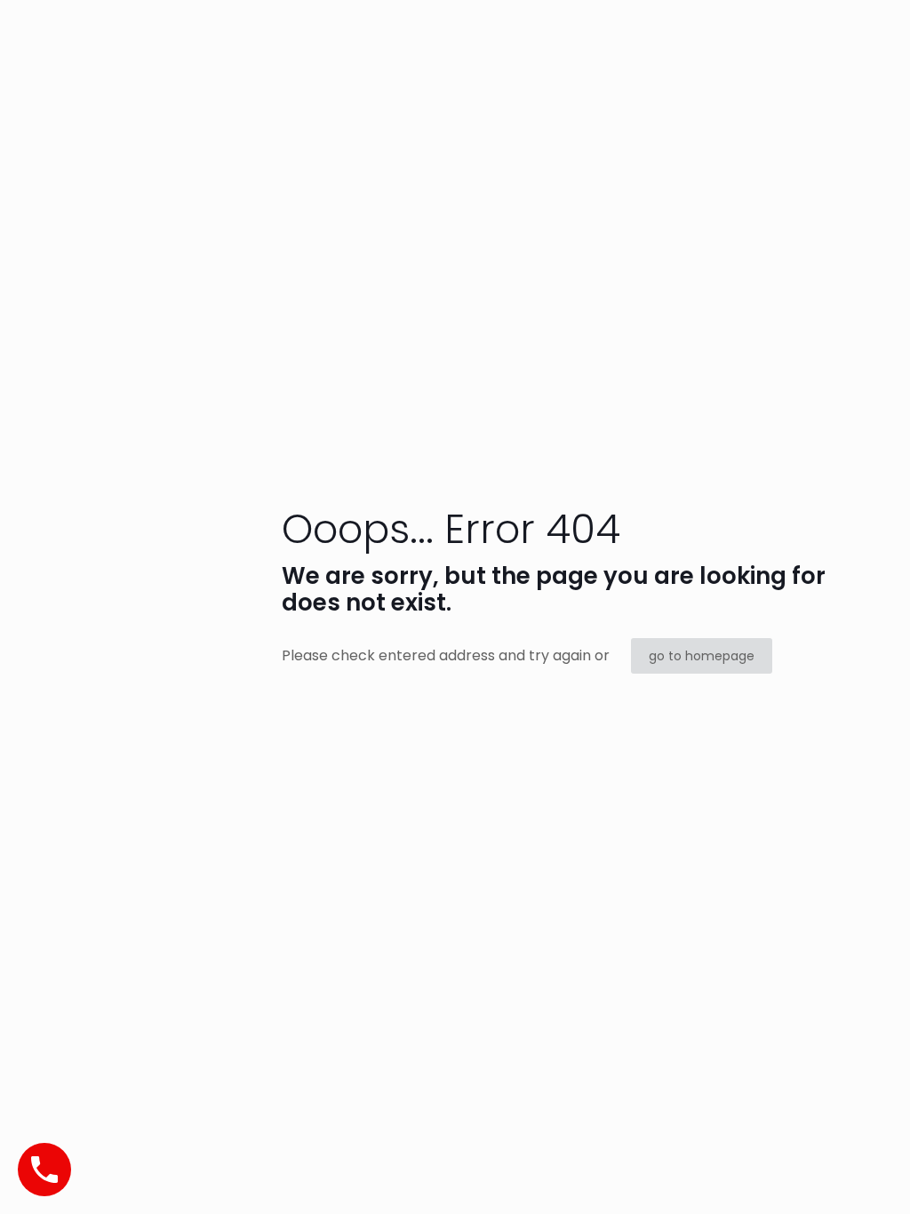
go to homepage (701, 656)
